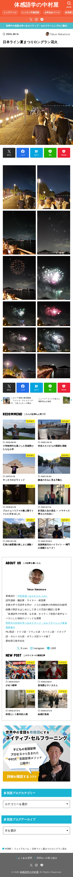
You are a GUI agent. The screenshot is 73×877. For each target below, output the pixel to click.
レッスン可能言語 (30, 12)
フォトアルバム (21, 848)
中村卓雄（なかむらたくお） (33, 595)
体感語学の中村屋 (36, 4)
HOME (8, 848)
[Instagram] (36, 19)
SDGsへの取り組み (47, 857)
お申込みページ (52, 12)
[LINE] (42, 19)
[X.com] (31, 19)
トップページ (10, 12)
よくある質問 (25, 857)
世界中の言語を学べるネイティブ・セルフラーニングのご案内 (36, 25)
